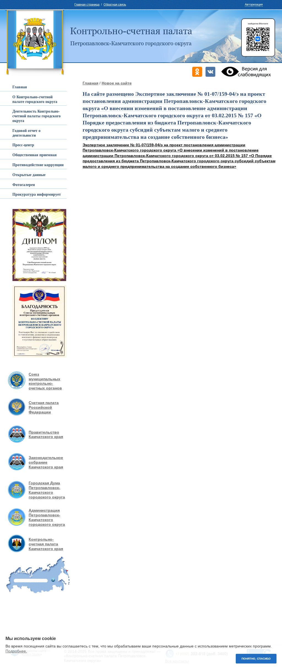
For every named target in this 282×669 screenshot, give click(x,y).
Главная (90, 83)
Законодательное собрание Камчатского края (46, 462)
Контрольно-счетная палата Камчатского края (46, 544)
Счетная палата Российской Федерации (44, 407)
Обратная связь (115, 4)
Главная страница (86, 4)
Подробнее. (16, 651)
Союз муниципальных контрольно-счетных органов (45, 381)
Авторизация (254, 4)
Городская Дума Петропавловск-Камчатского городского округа (47, 490)
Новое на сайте (117, 83)
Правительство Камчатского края (46, 434)
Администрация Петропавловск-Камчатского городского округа (47, 517)
